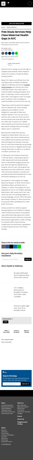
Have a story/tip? (6, 342)
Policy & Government (7, 413)
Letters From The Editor (23, 412)
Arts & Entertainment (7, 405)
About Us (3, 430)
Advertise (20, 419)
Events (19, 416)
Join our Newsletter (16, 23)
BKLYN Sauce (21, 408)
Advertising (4, 440)
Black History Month (23, 407)
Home (3, 27)
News (3, 403)
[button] (30, 3)
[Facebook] (12, 393)
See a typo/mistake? (7, 339)
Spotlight (19, 413)
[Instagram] (16, 393)
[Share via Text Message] (16, 53)
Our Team (4, 436)
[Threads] (20, 393)
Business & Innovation (7, 407)
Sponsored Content (6, 441)
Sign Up (28, 259)
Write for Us (4, 438)
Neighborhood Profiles (22, 423)
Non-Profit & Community (8, 412)
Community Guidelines (7, 435)
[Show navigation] (3, 4)
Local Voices (20, 410)
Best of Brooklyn (21, 405)
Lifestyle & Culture (6, 410)
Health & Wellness (12, 27)
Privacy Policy (5, 433)
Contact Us (4, 431)
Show (5, 322)
